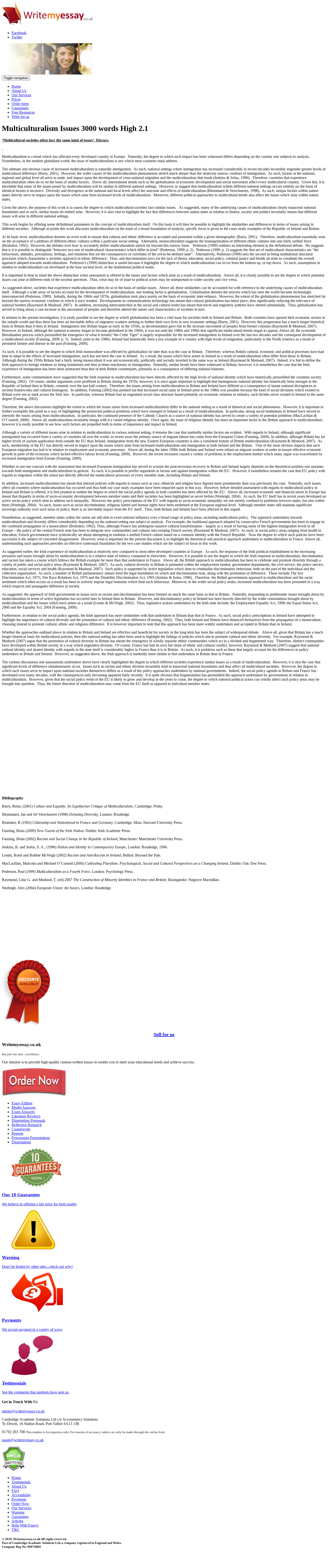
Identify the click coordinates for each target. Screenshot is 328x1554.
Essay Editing (22, 1103)
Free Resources (23, 112)
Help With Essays (25, 1525)
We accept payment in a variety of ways (32, 1324)
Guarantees (20, 108)
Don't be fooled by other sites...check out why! (37, 1262)
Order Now (20, 1504)
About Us (19, 91)
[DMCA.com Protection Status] (13, 1470)
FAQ (15, 1491)
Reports (17, 1133)
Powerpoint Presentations (31, 1138)
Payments (19, 1499)
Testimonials (21, 1482)
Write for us (20, 117)
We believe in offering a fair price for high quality (39, 1199)
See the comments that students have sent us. (35, 1387)
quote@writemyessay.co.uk (23, 1440)
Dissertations (21, 1142)
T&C (15, 1530)
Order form (20, 104)
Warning (18, 1512)
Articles (17, 1521)
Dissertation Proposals (28, 1120)
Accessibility (21, 1495)
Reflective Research (27, 1125)
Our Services (21, 95)
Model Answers (24, 1107)
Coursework (21, 1129)
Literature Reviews (26, 1116)
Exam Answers (23, 1112)
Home (16, 86)
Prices (16, 99)
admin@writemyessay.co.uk (23, 1411)
